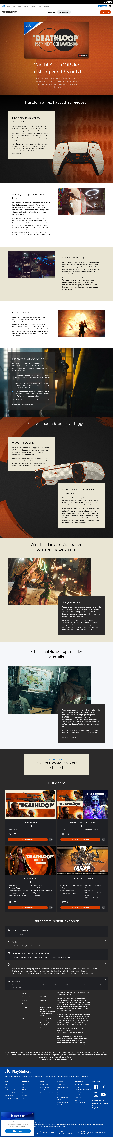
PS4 (23, 1087)
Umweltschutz (44, 1084)
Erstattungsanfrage (63, 1102)
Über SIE (7, 1084)
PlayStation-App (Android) (100, 1103)
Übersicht (51, 12)
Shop (8, 6)
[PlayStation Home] (4, 6)
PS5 (14, 6)
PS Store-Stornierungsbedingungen (83, 1088)
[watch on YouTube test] (83, 55)
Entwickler (78, 1097)
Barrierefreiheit (44, 1087)
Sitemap (77, 1132)
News (39, 6)
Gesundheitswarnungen (64, 1030)
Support (46, 6)
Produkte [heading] (25, 1081)
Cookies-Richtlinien (84, 1132)
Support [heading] (60, 1081)
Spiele (19, 6)
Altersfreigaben (79, 1092)
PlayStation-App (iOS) (98, 1100)
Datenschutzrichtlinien (51, 1132)
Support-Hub (61, 1084)
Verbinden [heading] (96, 1081)
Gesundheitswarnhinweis (82, 1095)
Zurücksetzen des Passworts (62, 1098)
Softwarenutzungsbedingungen (98, 1132)
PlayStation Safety (62, 1087)
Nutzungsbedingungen (82, 1084)
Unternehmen (9, 1095)
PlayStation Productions (12, 1093)
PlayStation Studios (10, 1090)
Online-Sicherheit (45, 1090)
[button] (56, 40)
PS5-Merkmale (63, 12)
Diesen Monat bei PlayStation (19, 1076)
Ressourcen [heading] (79, 1081)
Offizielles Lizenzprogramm (80, 1101)
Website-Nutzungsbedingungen (66, 1132)
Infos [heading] (6, 1081)
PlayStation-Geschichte (12, 1098)
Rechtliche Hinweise (39, 1132)
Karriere (7, 1087)
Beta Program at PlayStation (97, 1107)
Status (59, 1090)
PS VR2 (24, 1090)
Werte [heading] (42, 1081)
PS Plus (26, 6)
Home (6, 1076)
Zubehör (33, 6)
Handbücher (61, 1105)
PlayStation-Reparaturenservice (63, 1094)
